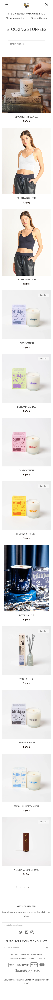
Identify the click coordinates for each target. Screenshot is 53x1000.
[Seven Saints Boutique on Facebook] (26, 933)
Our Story (14, 955)
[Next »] (37, 887)
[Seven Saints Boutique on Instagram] (32, 933)
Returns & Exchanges (18, 958)
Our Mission (24, 955)
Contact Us (41, 958)
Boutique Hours (36, 955)
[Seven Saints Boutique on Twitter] (21, 933)
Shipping (31, 958)
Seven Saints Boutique (28, 980)
